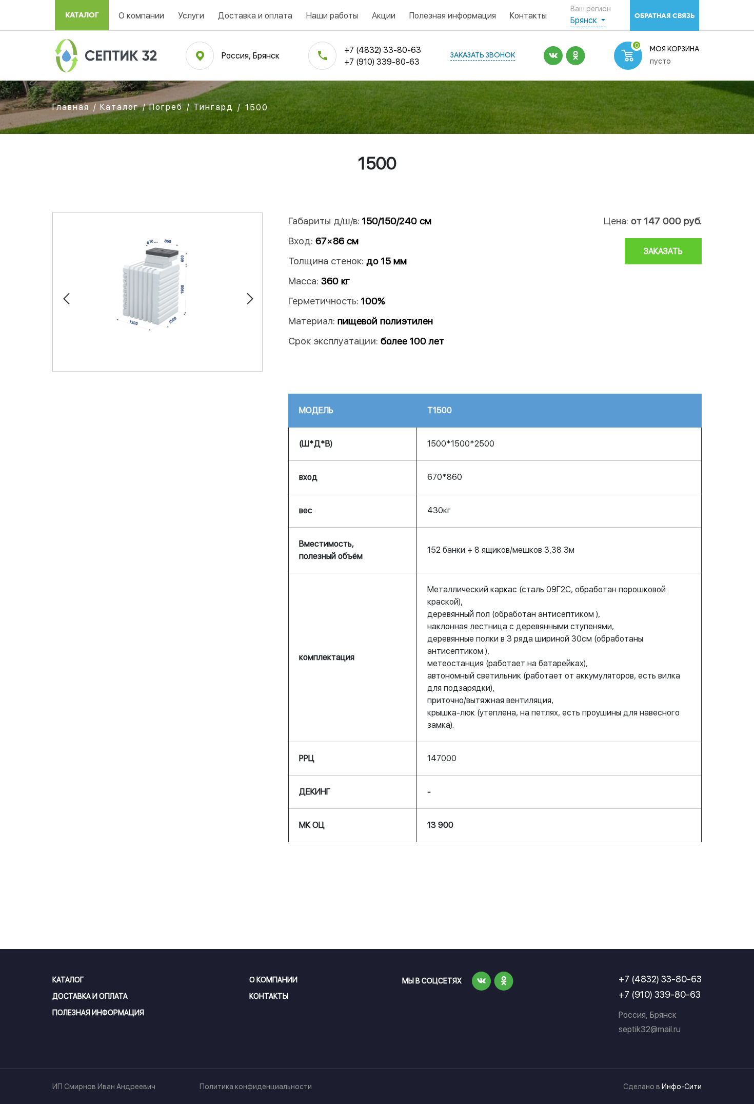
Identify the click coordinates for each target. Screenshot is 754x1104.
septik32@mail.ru (650, 1029)
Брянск (584, 20)
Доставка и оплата (255, 16)
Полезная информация (452, 16)
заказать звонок (482, 56)
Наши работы (332, 16)
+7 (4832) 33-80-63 (382, 50)
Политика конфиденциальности (256, 1086)
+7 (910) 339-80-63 (382, 62)
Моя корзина (674, 49)
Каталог (82, 15)
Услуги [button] (191, 16)
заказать (663, 251)
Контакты (528, 16)
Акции (383, 16)
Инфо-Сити (682, 1086)
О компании (141, 16)
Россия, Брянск (251, 56)
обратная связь (664, 16)
